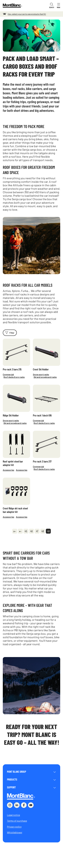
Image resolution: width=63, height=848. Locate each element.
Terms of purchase (17, 820)
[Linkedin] (17, 805)
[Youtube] (31, 805)
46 (31, 531)
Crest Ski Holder (41, 369)
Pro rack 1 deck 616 (42, 415)
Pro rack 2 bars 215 (12, 369)
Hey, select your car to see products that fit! (27, 14)
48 (42, 531)
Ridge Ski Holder (11, 415)
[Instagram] (10, 805)
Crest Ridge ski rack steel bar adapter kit (15, 510)
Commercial (8, 374)
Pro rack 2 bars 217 (42, 461)
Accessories (8, 470)
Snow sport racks (41, 374)
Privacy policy (14, 826)
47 (37, 531)
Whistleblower (14, 832)
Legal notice (13, 814)
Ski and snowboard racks (45, 377)
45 (26, 531)
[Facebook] (24, 805)
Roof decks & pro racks (14, 377)
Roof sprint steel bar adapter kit (13, 463)
